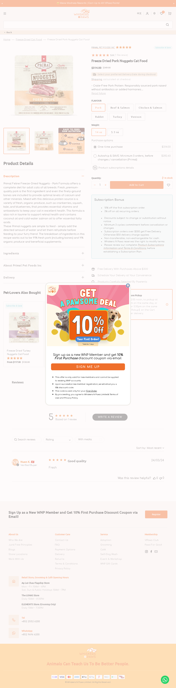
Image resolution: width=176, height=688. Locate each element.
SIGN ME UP (88, 367)
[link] (88, 315)
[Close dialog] (128, 285)
